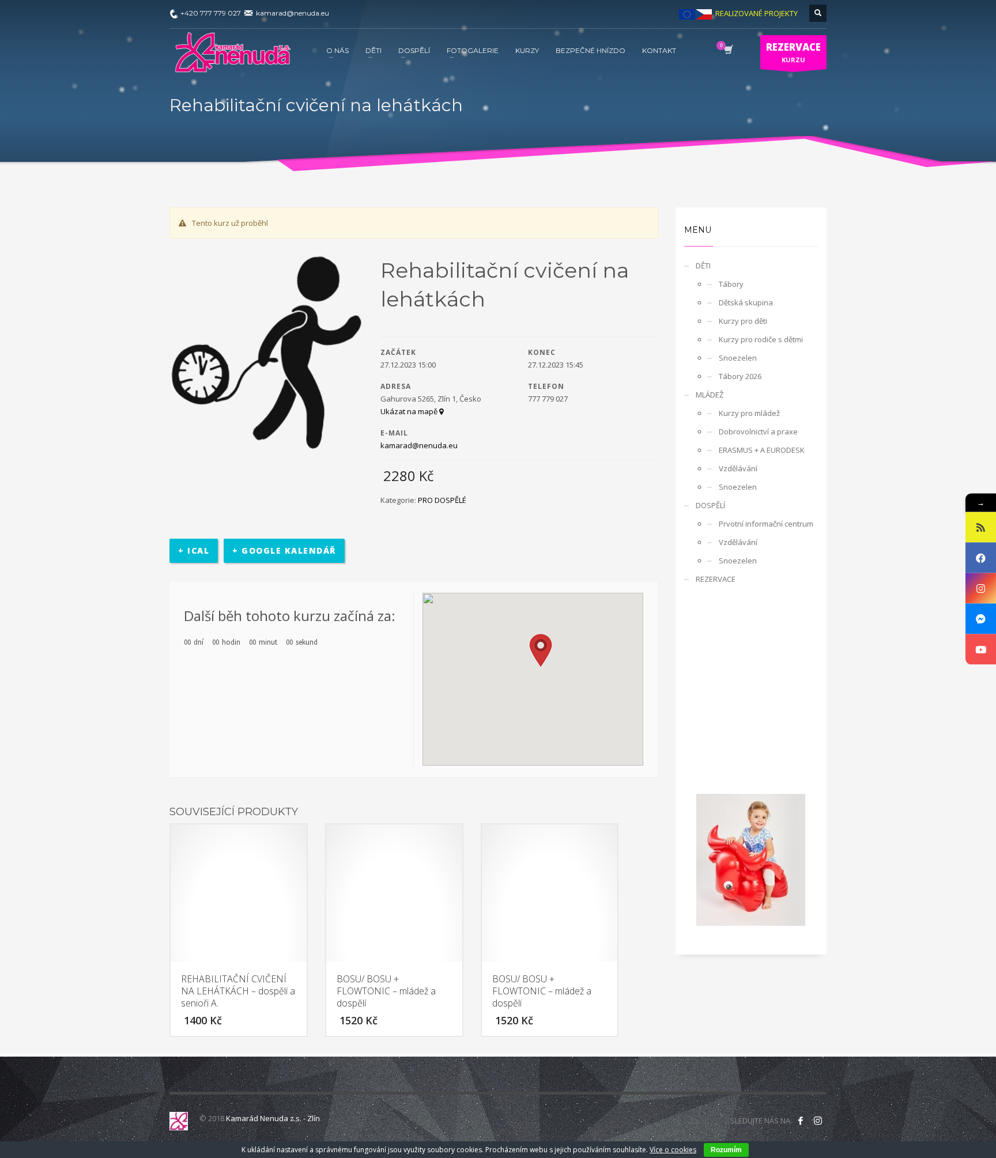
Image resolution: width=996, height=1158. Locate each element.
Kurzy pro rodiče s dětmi (761, 339)
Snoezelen (738, 358)
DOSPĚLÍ (710, 505)
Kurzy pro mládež (749, 413)
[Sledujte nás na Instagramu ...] (818, 1120)
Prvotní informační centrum (766, 524)
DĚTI (703, 265)
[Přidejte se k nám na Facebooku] (800, 1120)
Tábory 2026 (740, 376)
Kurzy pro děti (743, 321)
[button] (540, 650)
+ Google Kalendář (284, 550)
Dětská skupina (746, 302)
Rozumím (726, 1150)
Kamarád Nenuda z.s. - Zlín (273, 1118)
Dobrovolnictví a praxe (758, 431)
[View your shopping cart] (727, 51)
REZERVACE (715, 579)
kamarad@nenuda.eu (419, 445)
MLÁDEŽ (709, 394)
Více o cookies (673, 1150)
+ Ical (193, 550)
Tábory (731, 284)
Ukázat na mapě (409, 411)
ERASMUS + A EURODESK (762, 450)
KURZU (793, 52)
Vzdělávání (738, 468)
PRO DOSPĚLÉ (442, 500)
